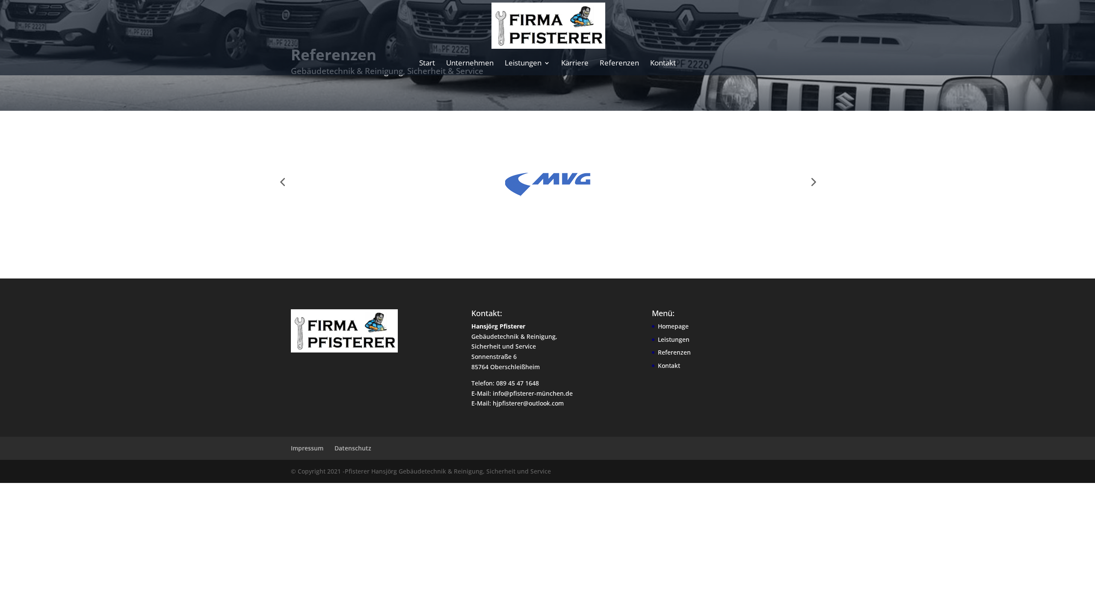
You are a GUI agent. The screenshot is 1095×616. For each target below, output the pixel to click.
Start (427, 64)
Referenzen (619, 64)
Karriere (575, 64)
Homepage (673, 326)
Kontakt (663, 64)
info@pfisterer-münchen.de (533, 393)
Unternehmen (470, 64)
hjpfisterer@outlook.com (528, 403)
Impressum (307, 448)
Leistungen (523, 64)
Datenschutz (352, 448)
